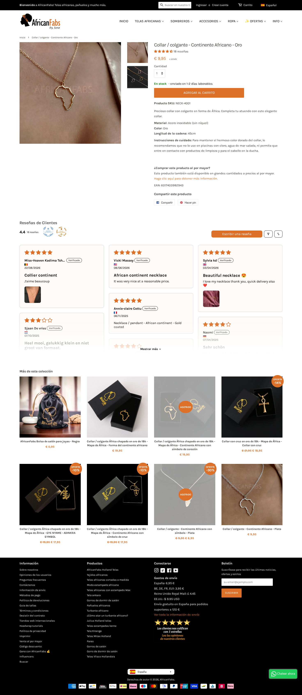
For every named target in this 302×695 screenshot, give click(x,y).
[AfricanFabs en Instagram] (156, 571)
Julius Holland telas (99, 620)
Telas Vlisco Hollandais (101, 656)
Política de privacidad (33, 630)
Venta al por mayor (31, 641)
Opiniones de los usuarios (35, 574)
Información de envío (32, 590)
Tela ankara (94, 595)
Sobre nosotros (29, 569)
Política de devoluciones (35, 600)
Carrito (247, 5)
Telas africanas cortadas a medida (108, 579)
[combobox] (174, 5)
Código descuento (31, 646)
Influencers (27, 656)
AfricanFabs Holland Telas (103, 569)
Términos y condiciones (34, 610)
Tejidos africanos (97, 574)
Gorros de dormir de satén (103, 600)
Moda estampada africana (103, 584)
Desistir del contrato (32, 615)
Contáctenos (27, 584)
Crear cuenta (220, 5)
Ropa (232, 21)
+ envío (173, 59)
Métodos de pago (30, 595)
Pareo (90, 641)
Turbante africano (97, 610)
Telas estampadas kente (101, 625)
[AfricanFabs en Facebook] (169, 571)
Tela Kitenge (94, 630)
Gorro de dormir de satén (102, 651)
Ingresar (201, 5)
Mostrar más (149, 349)
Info (276, 21)
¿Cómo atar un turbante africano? (107, 615)
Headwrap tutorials (31, 625)
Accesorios (209, 21)
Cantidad (160, 66)
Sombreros (180, 21)
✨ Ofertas (254, 21)
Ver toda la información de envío (176, 614)
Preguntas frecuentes (33, 579)
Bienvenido (27, 5)
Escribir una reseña (236, 234)
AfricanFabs (167, 679)
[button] (270, 5)
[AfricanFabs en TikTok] (162, 571)
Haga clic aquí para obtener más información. (186, 178)
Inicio (123, 21)
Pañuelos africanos (98, 605)
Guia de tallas (28, 605)
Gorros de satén (96, 646)
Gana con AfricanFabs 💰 (35, 651)
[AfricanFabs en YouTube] (175, 571)
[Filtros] (268, 234)
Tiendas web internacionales (37, 620)
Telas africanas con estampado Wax (108, 590)
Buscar (24, 661)
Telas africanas (148, 21)
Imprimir (25, 636)
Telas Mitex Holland (99, 636)
